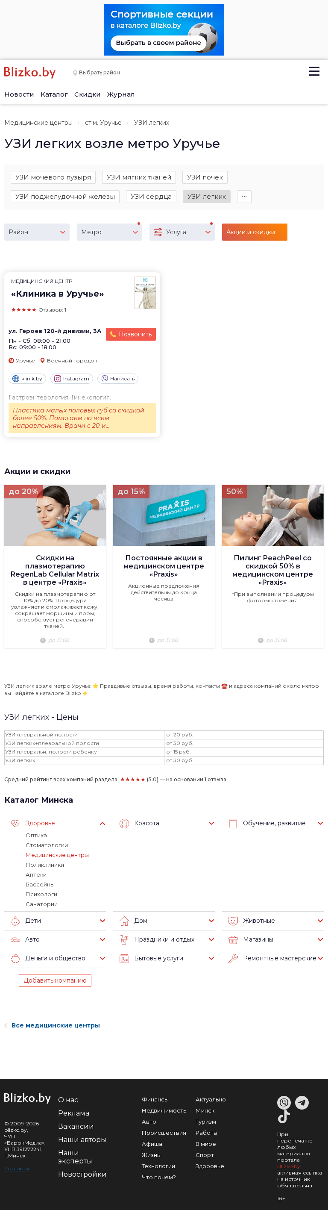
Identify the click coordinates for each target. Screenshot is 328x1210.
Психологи (41, 894)
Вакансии (76, 1126)
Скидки (87, 94)
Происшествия (164, 1132)
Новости (19, 94)
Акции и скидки (37, 471)
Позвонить (135, 334)
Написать (122, 378)
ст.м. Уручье (103, 123)
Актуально (211, 1099)
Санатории (42, 904)
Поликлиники (45, 864)
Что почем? (159, 1177)
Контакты (16, 1168)
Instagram (76, 378)
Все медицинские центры (56, 1025)
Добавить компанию (55, 980)
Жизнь (151, 1154)
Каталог (54, 94)
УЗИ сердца (151, 196)
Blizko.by (288, 1166)
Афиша (152, 1143)
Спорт (205, 1154)
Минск (205, 1110)
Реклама (73, 1113)
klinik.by (31, 378)
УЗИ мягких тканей (139, 177)
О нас (68, 1100)
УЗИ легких (206, 196)
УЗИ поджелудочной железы (65, 196)
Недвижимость (164, 1110)
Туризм (206, 1121)
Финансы (155, 1099)
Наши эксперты (75, 1157)
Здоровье (210, 1166)
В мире (206, 1143)
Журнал (121, 94)
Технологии (158, 1166)
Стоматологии (47, 845)
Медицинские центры (38, 123)
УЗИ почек (205, 177)
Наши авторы (82, 1140)
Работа (206, 1132)
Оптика (36, 835)
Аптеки (36, 874)
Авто (149, 1121)
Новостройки (82, 1174)
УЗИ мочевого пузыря (53, 177)
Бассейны (40, 884)
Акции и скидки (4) (250, 234)
